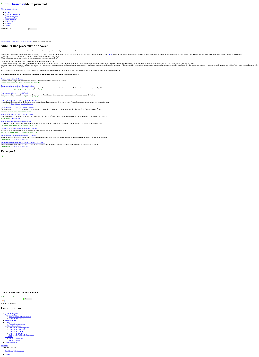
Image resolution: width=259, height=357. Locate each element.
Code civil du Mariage (16, 333)
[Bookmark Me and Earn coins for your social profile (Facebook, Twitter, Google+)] (2, 156)
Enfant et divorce (10, 20)
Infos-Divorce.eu (5, 41)
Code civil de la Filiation (17, 329)
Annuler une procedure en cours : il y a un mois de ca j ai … (20, 100)
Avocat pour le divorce (16, 318)
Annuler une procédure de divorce (12, 79)
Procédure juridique (11, 18)
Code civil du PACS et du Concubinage (21, 335)
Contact (7, 25)
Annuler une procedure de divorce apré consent (16, 121)
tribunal (110, 54)
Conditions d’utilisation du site (14, 351)
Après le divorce (10, 21)
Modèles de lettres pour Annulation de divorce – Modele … (20, 128)
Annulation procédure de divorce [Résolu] (14, 93)
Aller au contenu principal (9, 9)
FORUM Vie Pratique (18, 139)
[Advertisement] (37, 34)
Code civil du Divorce (16, 331)
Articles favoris (15, 41)
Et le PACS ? (9, 23)
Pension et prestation (11, 16)
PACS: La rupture (14, 340)
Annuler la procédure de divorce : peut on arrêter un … (18, 114)
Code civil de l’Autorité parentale (19, 328)
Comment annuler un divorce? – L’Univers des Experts (18, 107)
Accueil (7, 12)
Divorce (17, 104)
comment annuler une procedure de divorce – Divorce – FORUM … (23, 143)
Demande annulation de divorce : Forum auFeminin (17, 86)
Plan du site (4, 346)
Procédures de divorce (27, 104)
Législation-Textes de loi (13, 14)
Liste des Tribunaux (11, 342)
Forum (12, 104)
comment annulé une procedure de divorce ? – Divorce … (19, 135)
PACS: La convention (16, 338)
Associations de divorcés (17, 324)
